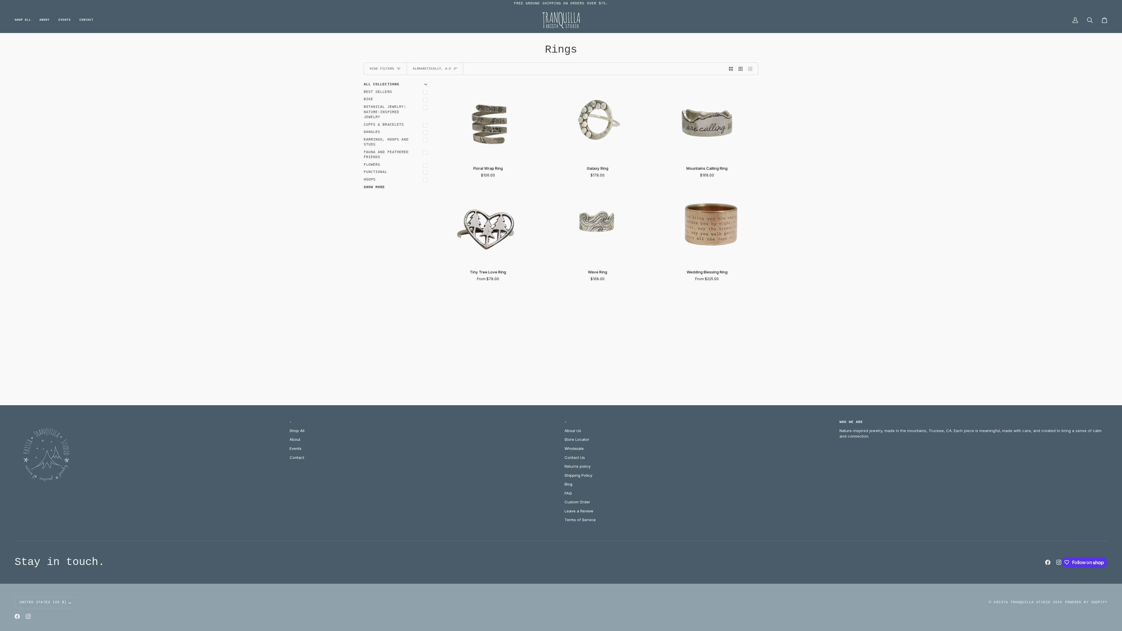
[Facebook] (1047, 562)
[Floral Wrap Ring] (488, 121)
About (295, 439)
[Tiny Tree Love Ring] (488, 225)
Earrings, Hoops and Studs (386, 142)
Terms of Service (580, 519)
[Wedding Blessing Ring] (707, 225)
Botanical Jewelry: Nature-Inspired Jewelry (385, 112)
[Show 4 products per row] (751, 69)
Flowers (372, 165)
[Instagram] (1059, 562)
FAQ (568, 493)
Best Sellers (378, 92)
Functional (375, 172)
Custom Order (577, 502)
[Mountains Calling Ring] (707, 121)
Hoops (369, 180)
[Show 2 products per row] (731, 69)
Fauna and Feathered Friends (386, 155)
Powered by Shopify (1086, 602)
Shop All (297, 430)
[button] (25, 20)
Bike (368, 99)
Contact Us (575, 457)
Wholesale (574, 448)
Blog (568, 484)
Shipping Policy (578, 475)
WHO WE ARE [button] (851, 422)
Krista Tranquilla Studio (1022, 602)
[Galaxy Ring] (597, 121)
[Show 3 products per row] (740, 69)
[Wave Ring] (597, 225)
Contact (297, 457)
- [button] (291, 422)
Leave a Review (579, 511)
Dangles (372, 132)
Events (296, 448)
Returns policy (578, 466)
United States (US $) (43, 602)
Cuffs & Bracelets (384, 125)
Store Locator (577, 439)
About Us (573, 430)
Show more (374, 187)
